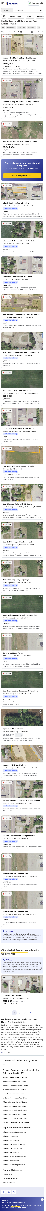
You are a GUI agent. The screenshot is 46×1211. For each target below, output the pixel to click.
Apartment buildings (10, 1178)
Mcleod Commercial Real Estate (14, 1106)
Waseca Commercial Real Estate (15, 1078)
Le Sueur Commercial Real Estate (15, 1098)
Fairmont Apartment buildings (13, 1144)
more (40, 73)
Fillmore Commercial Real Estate (15, 1102)
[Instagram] (14, 1192)
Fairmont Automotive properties (14, 1132)
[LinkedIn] (8, 1192)
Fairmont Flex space (10, 1136)
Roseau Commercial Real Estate (14, 1114)
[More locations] (38, 27)
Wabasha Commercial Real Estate (15, 1086)
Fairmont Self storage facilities (14, 1165)
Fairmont (6, 1065)
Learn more (21, 1207)
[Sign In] (41, 3)
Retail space (7, 1174)
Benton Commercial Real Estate (14, 1090)
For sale (3, 1053)
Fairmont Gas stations (11, 1152)
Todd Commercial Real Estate (13, 1094)
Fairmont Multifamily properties (14, 1157)
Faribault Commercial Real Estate (15, 1118)
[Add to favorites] (40, 36)
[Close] (42, 1199)
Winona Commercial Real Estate (14, 1082)
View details (22, 54)
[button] (28, 10)
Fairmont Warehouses (11, 1140)
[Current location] (3, 27)
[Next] (30, 1012)
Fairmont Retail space (11, 1161)
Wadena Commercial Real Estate (15, 1110)
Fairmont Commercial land (12, 1148)
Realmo (12, 3)
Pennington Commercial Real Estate (16, 1122)
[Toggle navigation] (3, 3)
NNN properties (9, 1183)
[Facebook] (3, 1192)
